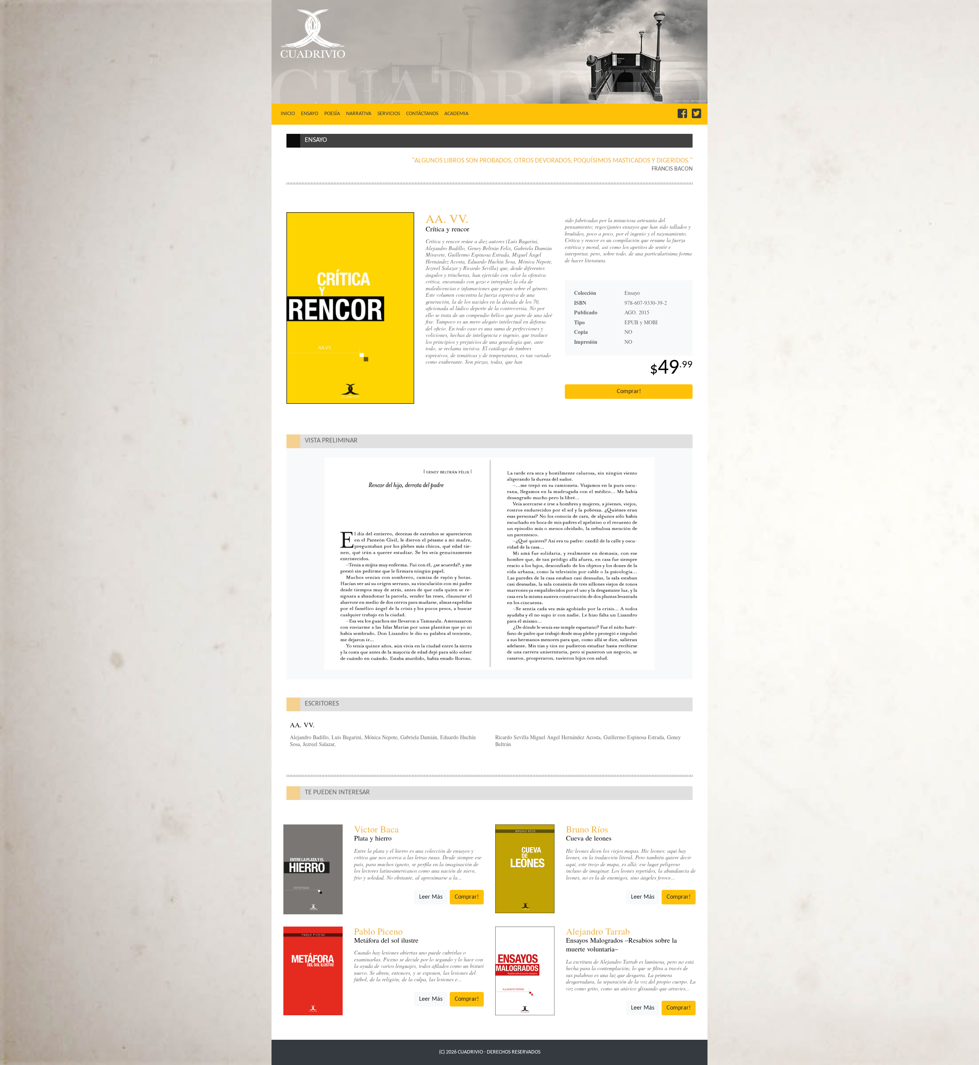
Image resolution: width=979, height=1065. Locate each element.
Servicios (388, 114)
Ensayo (309, 114)
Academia (456, 114)
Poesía (332, 114)
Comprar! (629, 392)
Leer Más (430, 897)
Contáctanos (422, 114)
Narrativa (358, 114)
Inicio (289, 114)
